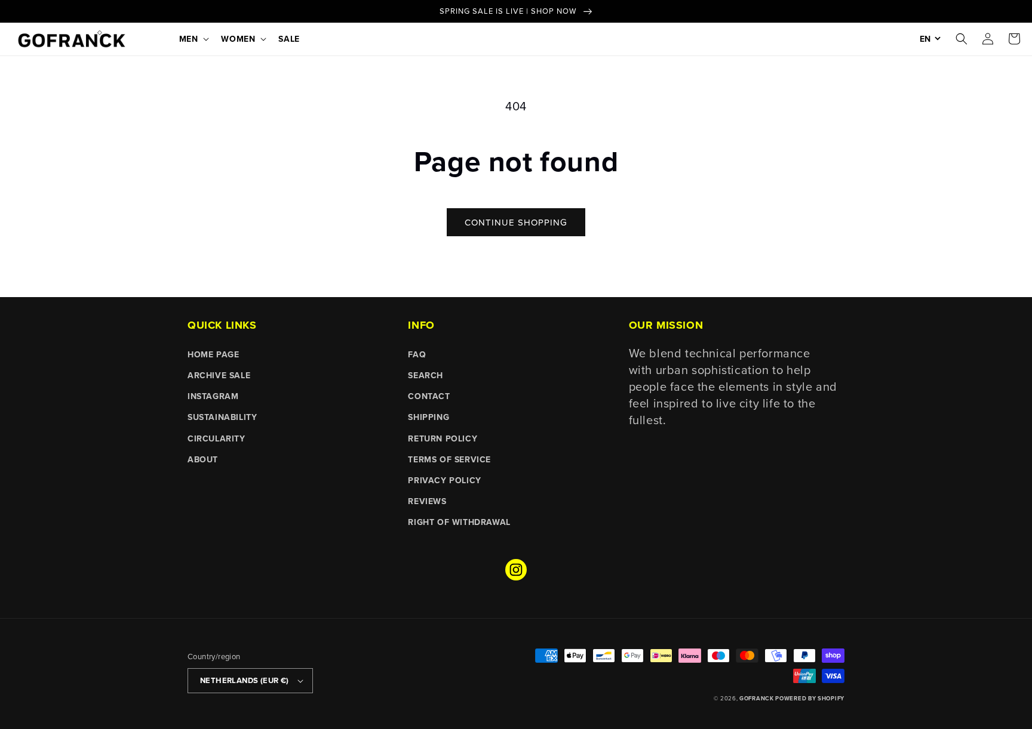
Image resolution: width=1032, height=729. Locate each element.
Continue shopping (516, 222)
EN (925, 39)
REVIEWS (427, 501)
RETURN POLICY (442, 438)
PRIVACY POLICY (444, 480)
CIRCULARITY (216, 438)
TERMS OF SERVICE (449, 459)
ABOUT (203, 459)
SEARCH (425, 375)
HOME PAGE (213, 354)
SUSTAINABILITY (222, 417)
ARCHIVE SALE (219, 375)
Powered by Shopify (809, 698)
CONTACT (429, 396)
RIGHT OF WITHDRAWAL (459, 522)
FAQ (417, 354)
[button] (193, 38)
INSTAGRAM (213, 396)
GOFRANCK (757, 698)
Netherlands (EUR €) (244, 680)
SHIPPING (428, 417)
